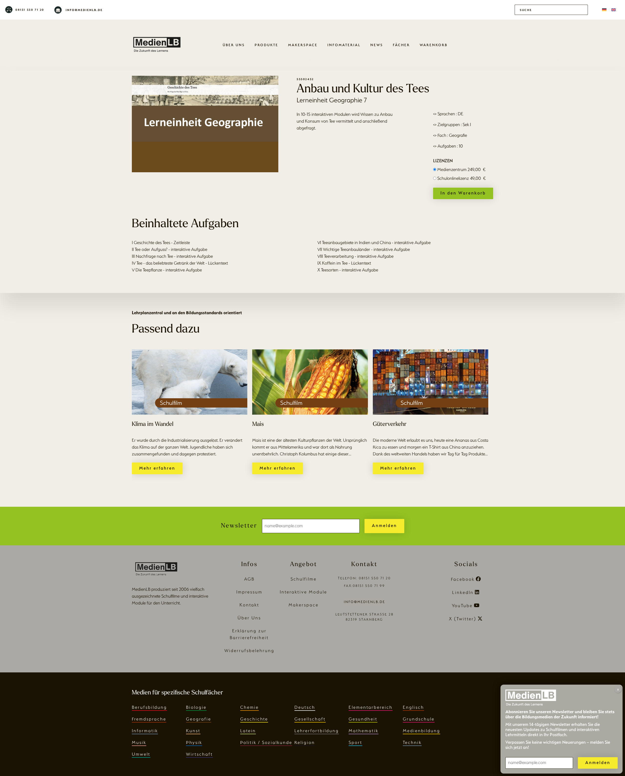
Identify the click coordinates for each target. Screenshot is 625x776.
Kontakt (249, 604)
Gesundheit (363, 719)
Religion (304, 742)
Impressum (249, 591)
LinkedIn (463, 592)
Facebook (463, 579)
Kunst (193, 730)
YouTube (462, 605)
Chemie (249, 707)
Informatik (145, 730)
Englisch (413, 707)
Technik (412, 742)
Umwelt (141, 754)
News (376, 45)
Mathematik (363, 730)
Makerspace (303, 45)
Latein (248, 730)
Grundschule (419, 719)
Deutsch (304, 707)
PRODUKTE (266, 45)
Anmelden (384, 525)
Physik (194, 742)
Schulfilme (304, 579)
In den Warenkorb (463, 192)
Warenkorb (434, 45)
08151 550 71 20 (29, 9)
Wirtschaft (199, 754)
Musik (139, 742)
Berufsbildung (149, 707)
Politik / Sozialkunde (266, 742)
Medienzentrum (461, 169)
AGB (249, 579)
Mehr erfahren (157, 468)
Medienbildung (421, 730)
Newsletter (239, 526)
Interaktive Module (303, 591)
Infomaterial (344, 45)
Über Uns (234, 45)
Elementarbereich (371, 707)
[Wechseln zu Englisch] (613, 10)
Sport (355, 742)
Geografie (198, 719)
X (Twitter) (462, 618)
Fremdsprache (149, 719)
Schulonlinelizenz (461, 178)
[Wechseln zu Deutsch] (604, 10)
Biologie (196, 707)
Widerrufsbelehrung (249, 650)
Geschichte (254, 719)
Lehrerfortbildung (316, 730)
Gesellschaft (310, 719)
